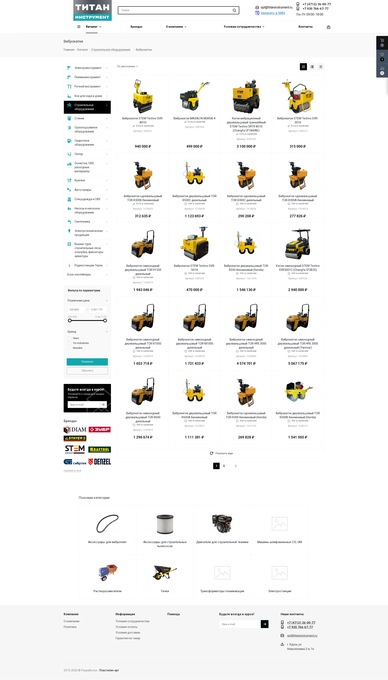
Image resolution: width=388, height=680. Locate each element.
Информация (125, 614)
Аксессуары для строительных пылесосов (165, 544)
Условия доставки (128, 632)
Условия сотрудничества (132, 621)
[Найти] (234, 10)
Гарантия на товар (128, 638)
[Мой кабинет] (329, 27)
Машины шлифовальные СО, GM (279, 542)
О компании (71, 621)
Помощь (173, 614)
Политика (70, 627)
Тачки (165, 591)
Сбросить (87, 370)
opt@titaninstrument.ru (276, 7)
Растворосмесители (107, 591)
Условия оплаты (126, 627)
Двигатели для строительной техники (222, 542)
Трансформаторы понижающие (222, 591)
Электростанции (279, 591)
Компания (71, 614)
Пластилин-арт (109, 670)
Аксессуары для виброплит (107, 542)
